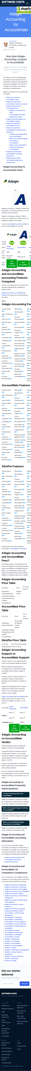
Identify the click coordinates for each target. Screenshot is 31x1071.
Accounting (5, 1036)
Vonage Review (6, 1063)
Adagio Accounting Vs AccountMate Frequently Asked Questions (16, 130)
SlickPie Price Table (16, 117)
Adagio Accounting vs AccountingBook (17, 891)
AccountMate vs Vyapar (12, 930)
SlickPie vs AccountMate (12, 943)
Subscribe (24, 983)
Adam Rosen (13, 41)
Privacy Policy (21, 1046)
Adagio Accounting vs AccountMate (16, 889)
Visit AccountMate (23, 263)
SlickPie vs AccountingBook (13, 945)
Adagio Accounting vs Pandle (14, 911)
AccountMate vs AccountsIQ (14, 932)
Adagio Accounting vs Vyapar (14, 893)
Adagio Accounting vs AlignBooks (15, 885)
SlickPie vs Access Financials (14, 956)
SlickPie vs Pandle (10, 960)
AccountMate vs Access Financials (16, 924)
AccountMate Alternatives (13, 859)
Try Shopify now (24, 12)
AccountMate (18, 293)
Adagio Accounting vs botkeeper (15, 908)
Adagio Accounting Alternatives (15, 857)
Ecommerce (5, 1005)
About (19, 1043)
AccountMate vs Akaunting (13, 917)
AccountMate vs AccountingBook (15, 921)
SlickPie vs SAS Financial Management (17, 950)
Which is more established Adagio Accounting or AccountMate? (18, 147)
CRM (3, 1012)
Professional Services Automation (6, 1031)
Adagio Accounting (16, 224)
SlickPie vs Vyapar (10, 947)
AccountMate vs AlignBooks (13, 919)
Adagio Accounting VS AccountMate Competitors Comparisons (14, 160)
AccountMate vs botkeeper (13, 934)
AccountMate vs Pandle (12, 937)
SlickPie (4, 295)
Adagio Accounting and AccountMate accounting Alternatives (14, 154)
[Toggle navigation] (27, 3)
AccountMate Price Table (17, 114)
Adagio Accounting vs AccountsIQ (15, 887)
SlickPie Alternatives (11, 862)
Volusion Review (7, 1051)
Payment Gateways (8, 1008)
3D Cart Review (6, 1048)
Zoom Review (6, 1054)
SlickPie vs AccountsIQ (12, 941)
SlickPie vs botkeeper (11, 958)
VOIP (3, 1025)
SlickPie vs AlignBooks (12, 939)
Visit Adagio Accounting (11, 264)
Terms (19, 1049)
